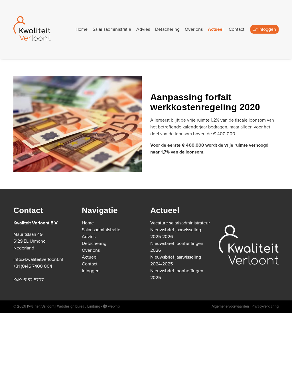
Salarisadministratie (112, 29)
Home (82, 29)
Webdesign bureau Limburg (78, 306)
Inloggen (267, 29)
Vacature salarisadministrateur (180, 223)
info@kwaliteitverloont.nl (38, 259)
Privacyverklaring (265, 306)
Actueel (216, 29)
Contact (236, 29)
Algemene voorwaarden (230, 306)
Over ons (194, 29)
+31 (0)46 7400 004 (32, 266)
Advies (143, 29)
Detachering (167, 29)
